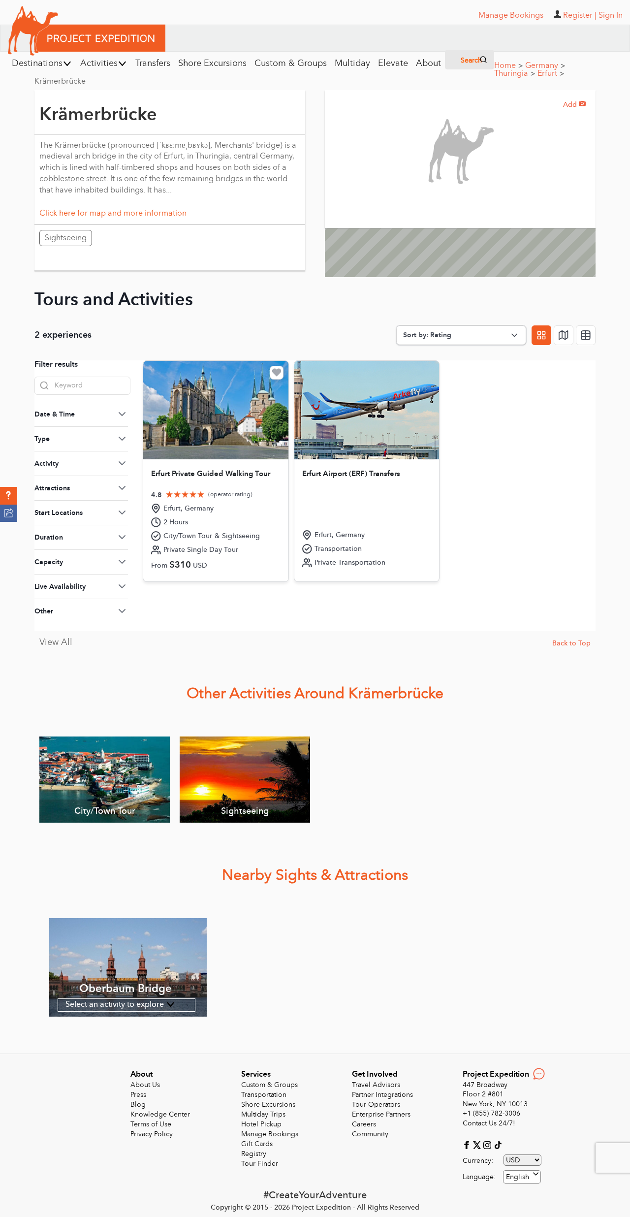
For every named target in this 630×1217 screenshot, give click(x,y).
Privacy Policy (151, 1134)
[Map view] (563, 335)
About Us (145, 1084)
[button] (8, 496)
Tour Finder (259, 1163)
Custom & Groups (269, 1084)
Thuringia (514, 73)
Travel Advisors (376, 1084)
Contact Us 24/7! (489, 1123)
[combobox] (522, 1177)
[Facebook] (468, 1144)
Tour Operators (376, 1104)
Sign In (610, 15)
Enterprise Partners (381, 1114)
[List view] (586, 335)
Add (574, 104)
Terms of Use (150, 1124)
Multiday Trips (263, 1114)
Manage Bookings (269, 1134)
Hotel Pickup (261, 1124)
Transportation (263, 1094)
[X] (478, 1144)
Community (370, 1134)
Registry (253, 1153)
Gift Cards (257, 1144)
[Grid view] (541, 335)
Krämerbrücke (60, 81)
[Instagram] (488, 1144)
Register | (580, 15)
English (517, 1177)
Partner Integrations (382, 1094)
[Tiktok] (498, 1144)
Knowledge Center (160, 1114)
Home (508, 65)
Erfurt (550, 73)
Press (138, 1094)
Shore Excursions (268, 1104)
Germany (545, 65)
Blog (138, 1104)
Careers (364, 1124)
